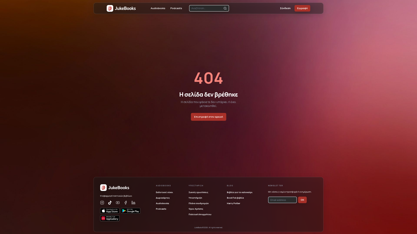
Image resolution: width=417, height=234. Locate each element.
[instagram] (102, 203)
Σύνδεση (285, 8)
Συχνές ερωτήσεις (198, 192)
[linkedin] (133, 203)
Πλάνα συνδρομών (199, 203)
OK (302, 200)
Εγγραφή (302, 8)
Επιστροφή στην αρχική (208, 116)
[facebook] (126, 203)
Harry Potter (233, 203)
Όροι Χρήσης (196, 208)
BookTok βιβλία (235, 197)
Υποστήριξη (195, 197)
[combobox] (206, 8)
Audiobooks (158, 8)
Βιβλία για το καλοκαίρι (239, 192)
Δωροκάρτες (163, 197)
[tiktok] (110, 203)
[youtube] (118, 203)
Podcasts (176, 8)
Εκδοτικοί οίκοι (164, 192)
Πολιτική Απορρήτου (200, 214)
